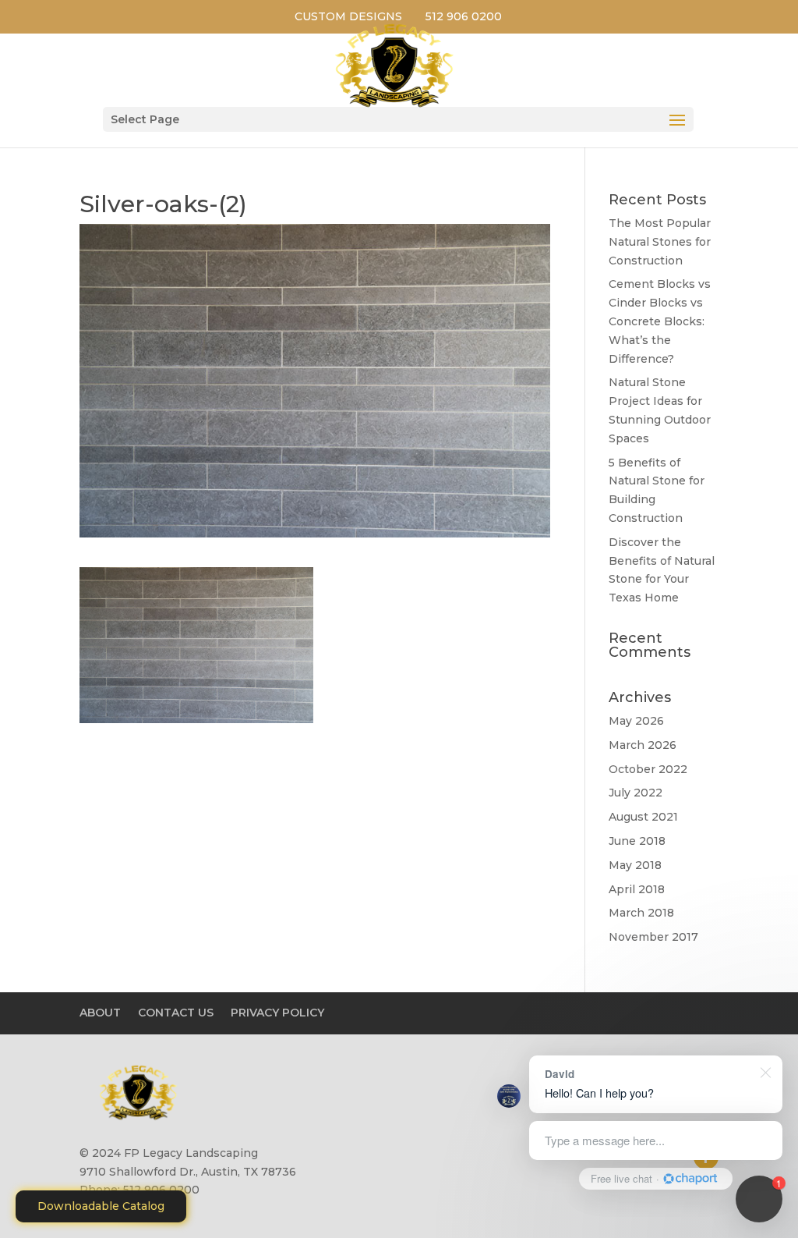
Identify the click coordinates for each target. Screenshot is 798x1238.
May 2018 (635, 865)
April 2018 (637, 889)
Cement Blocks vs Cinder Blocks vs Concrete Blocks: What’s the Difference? (660, 321)
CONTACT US (176, 1013)
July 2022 (635, 793)
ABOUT (100, 1013)
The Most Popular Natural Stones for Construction (660, 242)
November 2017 (653, 937)
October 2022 (648, 769)
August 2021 (643, 817)
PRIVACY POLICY (277, 1013)
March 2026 (642, 745)
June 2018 (637, 841)
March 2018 (641, 913)
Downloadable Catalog (100, 1206)
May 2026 (636, 721)
